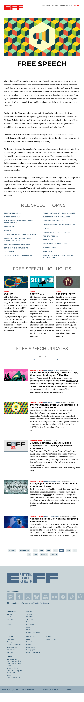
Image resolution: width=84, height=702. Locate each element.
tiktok (71, 596)
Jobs (28, 627)
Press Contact (51, 639)
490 (68, 551)
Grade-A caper (69, 535)
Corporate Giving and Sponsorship (14, 671)
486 (41, 551)
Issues (48, 5)
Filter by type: (42, 356)
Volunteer (29, 616)
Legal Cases (30, 647)
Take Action (64, 5)
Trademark (28, 690)
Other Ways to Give (13, 677)
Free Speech (11, 639)
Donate (76, 5)
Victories (29, 619)
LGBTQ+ (46, 228)
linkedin (63, 596)
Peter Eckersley (52, 402)
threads (80, 596)
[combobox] (45, 359)
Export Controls (12, 217)
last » (54, 554)
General (9, 614)
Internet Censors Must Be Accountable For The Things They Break (55, 406)
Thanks (68, 690)
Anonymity (9, 227)
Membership (11, 622)
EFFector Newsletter (33, 652)
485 (35, 551)
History (28, 622)
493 (35, 554)
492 (29, 554)
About (43, 5)
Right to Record (50, 236)
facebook (19, 596)
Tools (71, 5)
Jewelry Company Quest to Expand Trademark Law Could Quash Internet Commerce (52, 445)
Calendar (29, 614)
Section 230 (48, 240)
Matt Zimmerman (52, 516)
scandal (44, 410)
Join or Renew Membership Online (14, 660)
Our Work (55, 5)
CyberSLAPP (9, 252)
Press (9, 624)
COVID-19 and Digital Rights (16, 248)
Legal (9, 616)
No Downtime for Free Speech (56, 232)
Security (10, 619)
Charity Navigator (40, 603)
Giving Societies (12, 668)
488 (55, 551)
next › (44, 554)
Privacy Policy (50, 690)
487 (48, 551)
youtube (45, 596)
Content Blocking (12, 213)
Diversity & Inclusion (33, 632)
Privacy (9, 642)
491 (75, 551)
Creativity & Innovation (14, 644)
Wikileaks (47, 251)
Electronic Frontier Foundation (13, 7)
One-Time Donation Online (14, 664)
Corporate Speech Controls (17, 244)
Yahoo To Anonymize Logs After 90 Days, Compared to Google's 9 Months (54, 374)
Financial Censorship (53, 221)
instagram (28, 596)
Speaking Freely (50, 248)
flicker (54, 596)
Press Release (36, 440)
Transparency (12, 647)
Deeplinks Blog (36, 370)
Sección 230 (37, 293)
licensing (48, 495)
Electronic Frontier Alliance (56, 217)
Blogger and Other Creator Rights (20, 234)
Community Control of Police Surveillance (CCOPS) (17, 239)
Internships (30, 624)
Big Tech (7, 230)
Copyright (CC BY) (9, 690)
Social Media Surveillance (55, 244)
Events (28, 644)
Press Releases (31, 642)
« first (12, 551)
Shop (9, 675)
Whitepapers (30, 649)
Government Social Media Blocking (59, 225)
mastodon (10, 596)
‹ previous (24, 551)
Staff (28, 629)
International (11, 649)
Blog (28, 639)
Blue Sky (36, 596)
